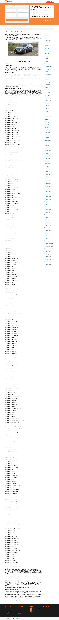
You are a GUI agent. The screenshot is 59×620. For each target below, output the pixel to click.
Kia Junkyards (47, 138)
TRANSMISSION (27, 1)
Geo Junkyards (47, 125)
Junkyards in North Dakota (49, 236)
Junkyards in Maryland (48, 214)
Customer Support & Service (10, 611)
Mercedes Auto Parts (48, 72)
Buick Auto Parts (47, 38)
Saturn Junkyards (47, 163)
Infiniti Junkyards (47, 132)
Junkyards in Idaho (47, 202)
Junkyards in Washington (48, 257)
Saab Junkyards (47, 161)
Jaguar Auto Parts (47, 61)
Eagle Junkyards (47, 121)
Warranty (7, 612)
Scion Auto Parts (47, 90)
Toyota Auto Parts (47, 98)
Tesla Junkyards (47, 171)
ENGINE (22, 1)
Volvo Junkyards (47, 176)
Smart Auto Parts (47, 92)
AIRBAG (32, 1)
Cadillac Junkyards (47, 114)
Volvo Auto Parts (47, 102)
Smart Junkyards (47, 166)
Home (6, 29)
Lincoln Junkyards (47, 142)
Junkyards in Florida (48, 196)
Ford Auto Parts (47, 50)
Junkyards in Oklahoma (48, 240)
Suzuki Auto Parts (47, 95)
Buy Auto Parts (45, 607)
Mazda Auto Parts (47, 71)
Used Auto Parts (21, 609)
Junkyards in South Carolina (49, 246)
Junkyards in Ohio (47, 238)
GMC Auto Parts (47, 53)
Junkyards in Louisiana (48, 210)
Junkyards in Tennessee (48, 249)
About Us (19, 612)
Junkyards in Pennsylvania (49, 243)
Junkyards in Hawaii (48, 199)
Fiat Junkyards (47, 122)
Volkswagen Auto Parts (48, 100)
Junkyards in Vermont (48, 254)
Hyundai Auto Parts (48, 56)
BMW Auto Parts (47, 37)
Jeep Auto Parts (47, 63)
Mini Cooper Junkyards (48, 150)
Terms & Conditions (9, 608)
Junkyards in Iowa (47, 201)
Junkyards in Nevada (48, 227)
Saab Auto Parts (47, 87)
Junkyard (19, 607)
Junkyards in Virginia (48, 256)
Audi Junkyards (47, 109)
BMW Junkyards (47, 111)
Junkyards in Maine (47, 212)
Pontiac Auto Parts (48, 84)
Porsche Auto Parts (48, 85)
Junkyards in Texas (47, 251)
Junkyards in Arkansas (48, 188)
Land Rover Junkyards (48, 140)
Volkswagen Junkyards (48, 174)
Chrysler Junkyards (47, 117)
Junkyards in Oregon (48, 241)
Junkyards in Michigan (48, 217)
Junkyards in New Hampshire (49, 228)
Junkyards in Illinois (47, 204)
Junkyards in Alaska (48, 183)
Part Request (20, 611)
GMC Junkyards (47, 127)
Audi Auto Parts (47, 35)
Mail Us (33, 611)
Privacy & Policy (8, 609)
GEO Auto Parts (47, 51)
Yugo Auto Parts (47, 103)
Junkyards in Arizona (48, 186)
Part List (19, 608)
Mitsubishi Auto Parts (48, 77)
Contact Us (20, 613)
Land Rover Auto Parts (48, 66)
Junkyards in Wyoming (48, 264)
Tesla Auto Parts (47, 97)
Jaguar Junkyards (47, 135)
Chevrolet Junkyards (48, 116)
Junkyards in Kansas (48, 207)
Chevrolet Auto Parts (48, 42)
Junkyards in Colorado (48, 191)
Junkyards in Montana (48, 223)
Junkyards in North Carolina (49, 235)
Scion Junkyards (47, 164)
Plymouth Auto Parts (48, 82)
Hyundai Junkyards (47, 130)
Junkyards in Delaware (48, 194)
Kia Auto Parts (47, 64)
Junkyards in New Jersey (48, 230)
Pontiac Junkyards (47, 158)
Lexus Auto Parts (47, 69)
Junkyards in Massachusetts (49, 215)
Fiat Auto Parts (47, 48)
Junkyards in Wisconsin (48, 262)
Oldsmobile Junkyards (48, 155)
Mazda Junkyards (47, 145)
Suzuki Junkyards (47, 169)
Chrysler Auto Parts (48, 43)
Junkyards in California (48, 189)
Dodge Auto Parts (47, 45)
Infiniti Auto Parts (47, 58)
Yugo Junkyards (47, 177)
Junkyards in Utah (47, 253)
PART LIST (36, 1)
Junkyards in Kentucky (48, 209)
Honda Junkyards (47, 129)
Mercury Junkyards (47, 148)
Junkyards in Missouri (48, 222)
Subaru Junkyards (47, 168)
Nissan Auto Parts (47, 79)
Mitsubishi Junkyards (48, 151)
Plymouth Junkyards (48, 156)
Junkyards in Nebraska (48, 225)
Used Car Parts (8, 607)
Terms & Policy (8, 613)
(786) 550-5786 (50, 1)
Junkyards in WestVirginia (48, 261)
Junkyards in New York (48, 233)
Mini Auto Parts (47, 76)
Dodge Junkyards (47, 119)
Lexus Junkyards (47, 143)
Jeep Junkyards (47, 137)
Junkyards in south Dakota (49, 248)
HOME (19, 1)
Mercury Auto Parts (48, 74)
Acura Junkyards (47, 108)
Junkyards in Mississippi (48, 220)
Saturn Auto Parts (47, 89)
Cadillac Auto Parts (48, 40)
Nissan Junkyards (47, 153)
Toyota (10, 29)
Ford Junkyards (47, 124)
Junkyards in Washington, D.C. (49, 259)
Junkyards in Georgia (48, 197)
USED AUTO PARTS (42, 1)
